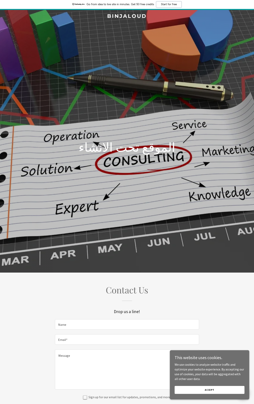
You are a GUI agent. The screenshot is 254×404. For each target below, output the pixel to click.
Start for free (169, 4)
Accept (209, 389)
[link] (127, 17)
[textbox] (127, 324)
